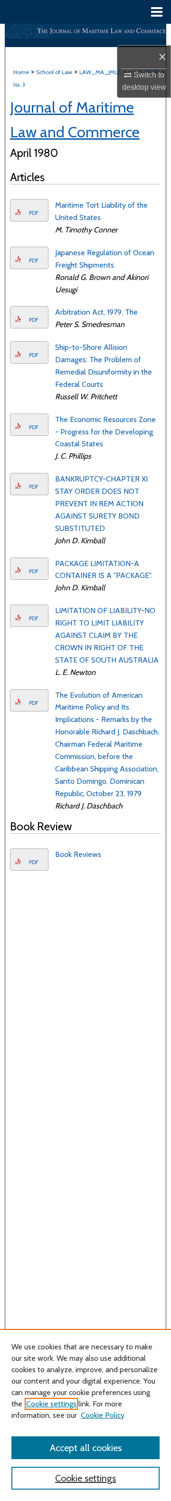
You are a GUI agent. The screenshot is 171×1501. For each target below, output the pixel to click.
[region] (85, 1415)
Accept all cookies (86, 1447)
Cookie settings (51, 1403)
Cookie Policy (102, 1415)
